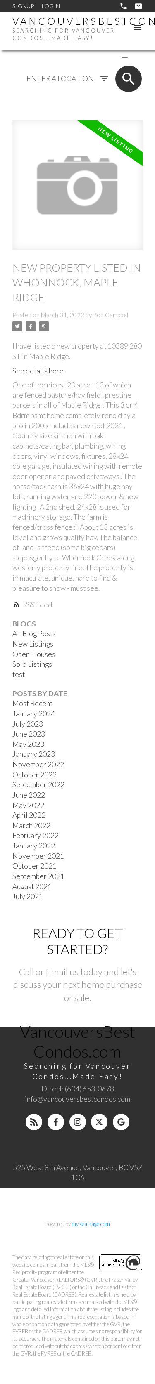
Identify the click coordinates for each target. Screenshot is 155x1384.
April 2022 (28, 815)
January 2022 (33, 845)
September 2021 (38, 876)
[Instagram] (77, 1122)
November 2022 (38, 764)
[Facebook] (56, 1122)
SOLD (137, 56)
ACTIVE (105, 56)
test (18, 674)
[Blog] (34, 1122)
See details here (38, 370)
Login (51, 5)
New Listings (32, 644)
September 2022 (38, 784)
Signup (23, 5)
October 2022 (34, 774)
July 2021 (27, 896)
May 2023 (28, 744)
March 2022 (31, 825)
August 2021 (32, 886)
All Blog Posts (34, 633)
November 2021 (38, 856)
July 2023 (27, 724)
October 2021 (34, 866)
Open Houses (33, 654)
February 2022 (35, 835)
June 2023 (28, 734)
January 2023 (33, 754)
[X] (99, 1122)
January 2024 (33, 713)
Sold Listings (32, 664)
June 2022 (28, 795)
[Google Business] (121, 1122)
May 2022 (28, 805)
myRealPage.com (91, 1224)
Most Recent (32, 703)
